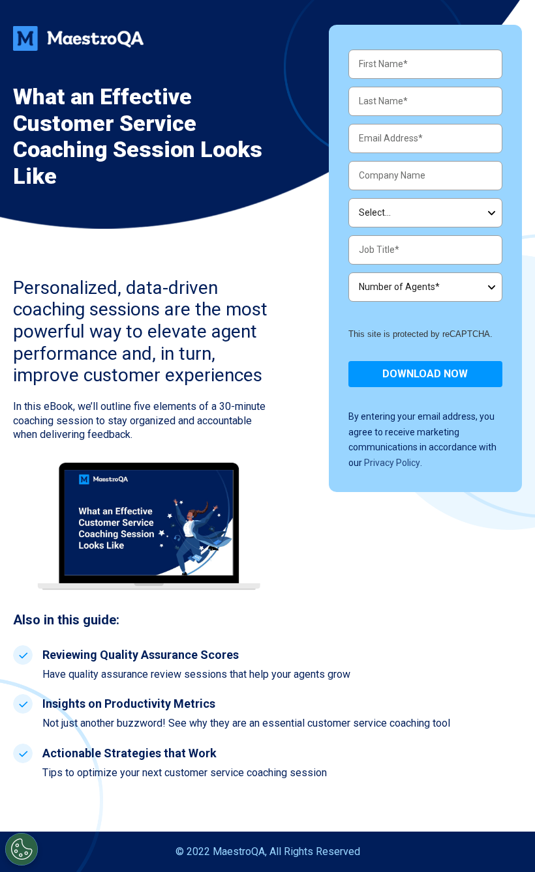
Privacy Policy (392, 463)
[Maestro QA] (78, 38)
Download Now (425, 374)
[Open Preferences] (21, 849)
